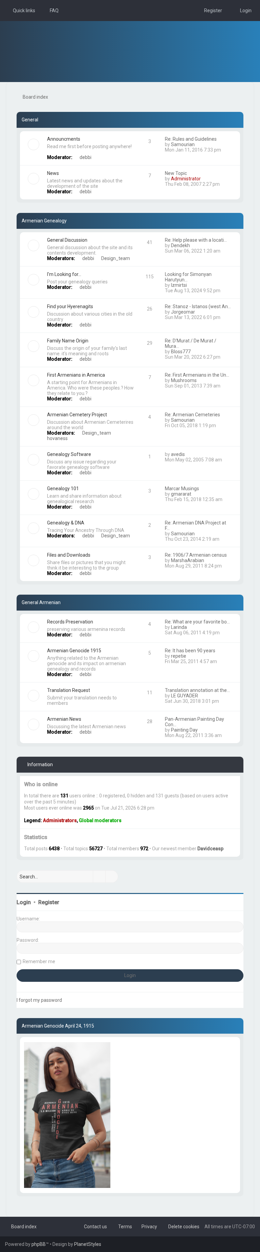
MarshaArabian (187, 560)
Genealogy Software (69, 454)
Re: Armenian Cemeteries (192, 414)
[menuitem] (51, 10)
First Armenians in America (76, 375)
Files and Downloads (68, 555)
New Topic (176, 173)
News (53, 173)
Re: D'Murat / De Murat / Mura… (190, 343)
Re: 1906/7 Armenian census (196, 555)
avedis (178, 454)
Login (24, 902)
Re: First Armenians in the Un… (197, 375)
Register (48, 902)
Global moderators (100, 820)
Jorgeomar (183, 312)
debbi (85, 157)
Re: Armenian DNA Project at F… (195, 525)
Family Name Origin (67, 340)
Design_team (115, 258)
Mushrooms (184, 380)
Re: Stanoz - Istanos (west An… (198, 306)
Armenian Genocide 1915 (74, 650)
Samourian (183, 144)
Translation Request (68, 690)
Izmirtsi (179, 285)
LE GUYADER (184, 695)
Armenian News (64, 719)
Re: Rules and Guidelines (191, 139)
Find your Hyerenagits (70, 306)
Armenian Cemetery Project (77, 414)
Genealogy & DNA (65, 522)
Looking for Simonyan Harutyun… (188, 277)
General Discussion (67, 240)
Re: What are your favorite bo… (197, 621)
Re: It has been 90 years (190, 650)
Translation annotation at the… (197, 690)
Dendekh (180, 245)
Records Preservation (70, 621)
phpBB (38, 1244)
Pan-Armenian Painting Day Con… (194, 721)
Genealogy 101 (63, 488)
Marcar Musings (182, 488)
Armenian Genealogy (44, 220)
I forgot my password (39, 1000)
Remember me (39, 961)
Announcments (63, 139)
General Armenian (41, 602)
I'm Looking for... (64, 274)
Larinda (179, 627)
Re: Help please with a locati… (196, 240)
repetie (178, 656)
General (30, 119)
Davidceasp (210, 848)
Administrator (186, 178)
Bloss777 (181, 351)
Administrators (60, 820)
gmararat (181, 494)
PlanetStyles (87, 1244)
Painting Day (184, 730)
